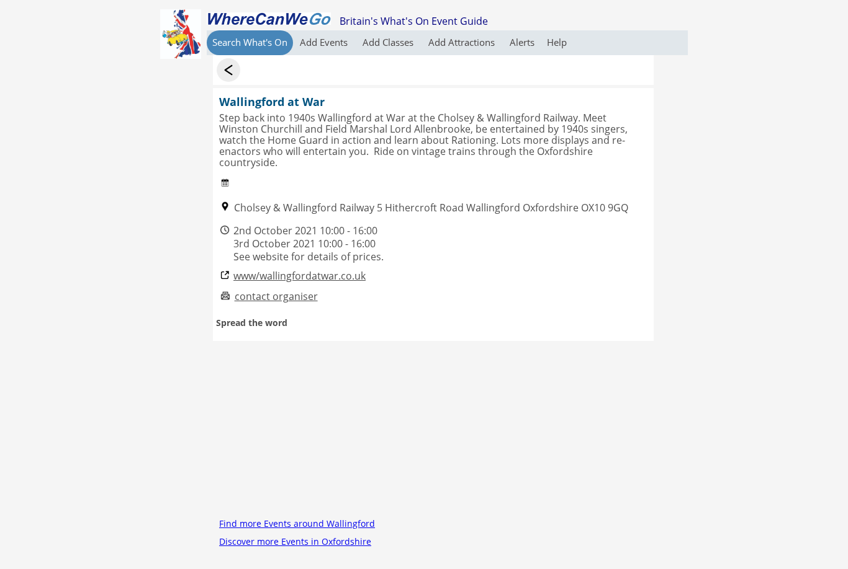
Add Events (325, 42)
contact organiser (276, 296)
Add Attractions (462, 42)
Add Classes (389, 42)
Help (557, 42)
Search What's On (249, 42)
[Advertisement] (433, 427)
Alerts (522, 42)
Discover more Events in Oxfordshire (295, 541)
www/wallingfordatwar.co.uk (299, 276)
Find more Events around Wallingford (297, 523)
